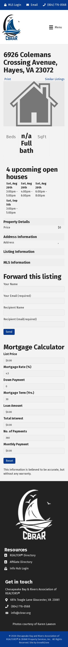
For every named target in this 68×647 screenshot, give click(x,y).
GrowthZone (43, 642)
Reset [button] (9, 460)
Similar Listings (55, 79)
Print (7, 79)
